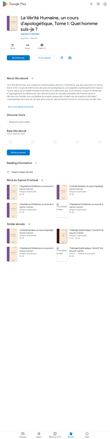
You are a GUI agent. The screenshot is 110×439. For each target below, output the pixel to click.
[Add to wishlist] (61, 57)
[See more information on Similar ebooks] (28, 224)
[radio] (10, 141)
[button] (44, 57)
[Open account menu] (105, 4)
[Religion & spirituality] (19, 122)
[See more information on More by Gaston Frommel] (42, 180)
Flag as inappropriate (20, 172)
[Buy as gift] (69, 57)
